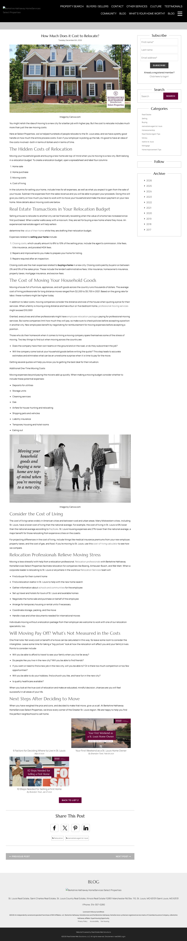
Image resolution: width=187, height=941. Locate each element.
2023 (149, 196)
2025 (149, 185)
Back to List (69, 800)
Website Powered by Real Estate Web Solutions (93, 932)
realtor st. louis (148, 141)
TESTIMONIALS (173, 6)
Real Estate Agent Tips (151, 134)
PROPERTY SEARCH (72, 6)
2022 (149, 202)
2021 (148, 207)
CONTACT (117, 6)
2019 (148, 218)
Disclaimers (109, 936)
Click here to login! (159, 76)
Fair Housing (105, 921)
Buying (144, 122)
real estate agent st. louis (77, 838)
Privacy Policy (82, 921)
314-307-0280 (98, 904)
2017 (148, 229)
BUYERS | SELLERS (97, 6)
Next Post (122, 856)
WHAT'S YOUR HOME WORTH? (147, 13)
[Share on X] (65, 828)
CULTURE (156, 6)
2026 (149, 180)
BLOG (122, 13)
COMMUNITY (108, 13)
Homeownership (148, 130)
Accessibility (94, 921)
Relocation (58, 838)
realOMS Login (120, 936)
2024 (149, 191)
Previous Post (20, 856)
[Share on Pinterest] (75, 828)
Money (144, 138)
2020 (149, 213)
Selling (144, 118)
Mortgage (146, 145)
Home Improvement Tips (151, 149)
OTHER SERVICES (137, 6)
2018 (148, 224)
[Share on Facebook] (54, 828)
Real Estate (146, 114)
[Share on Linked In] (86, 828)
